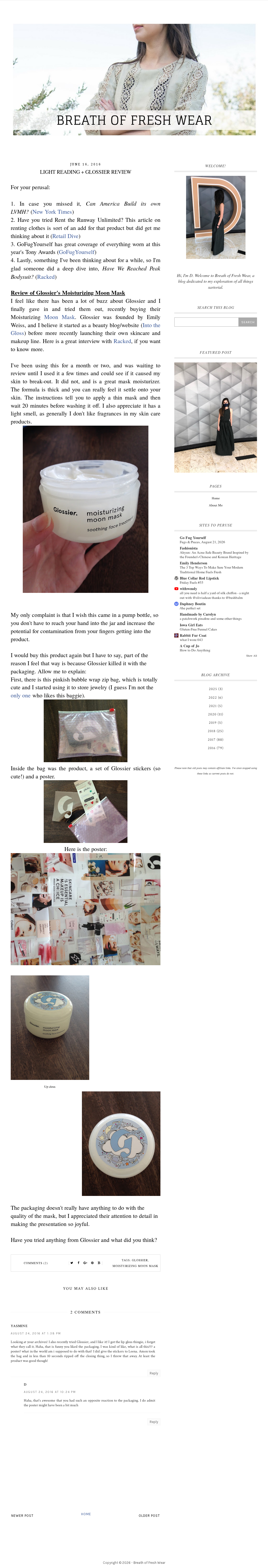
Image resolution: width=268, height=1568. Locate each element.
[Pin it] (92, 1263)
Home (86, 1514)
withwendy (188, 588)
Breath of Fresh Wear (149, 1563)
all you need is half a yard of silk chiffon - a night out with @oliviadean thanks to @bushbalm (214, 595)
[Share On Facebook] (78, 1263)
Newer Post (22, 1516)
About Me (215, 505)
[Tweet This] (72, 1263)
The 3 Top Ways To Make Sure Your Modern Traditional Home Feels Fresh (211, 569)
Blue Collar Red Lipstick (199, 578)
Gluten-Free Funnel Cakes (198, 629)
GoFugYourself (76, 252)
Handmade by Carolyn (198, 614)
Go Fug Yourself (193, 537)
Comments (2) (36, 1263)
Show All (251, 655)
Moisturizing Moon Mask (135, 1266)
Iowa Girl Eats (191, 625)
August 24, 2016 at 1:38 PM (36, 1333)
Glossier (140, 1260)
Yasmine (19, 1326)
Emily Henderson (193, 563)
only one (21, 695)
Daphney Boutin (193, 603)
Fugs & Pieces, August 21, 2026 (202, 542)
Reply (154, 1373)
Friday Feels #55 (191, 582)
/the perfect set (190, 608)
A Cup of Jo (189, 646)
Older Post (149, 1516)
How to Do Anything (195, 650)
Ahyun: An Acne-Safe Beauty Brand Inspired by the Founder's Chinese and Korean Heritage (214, 554)
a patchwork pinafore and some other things (211, 618)
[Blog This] (99, 1263)
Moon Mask (59, 317)
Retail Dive (65, 236)
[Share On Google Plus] (85, 1263)
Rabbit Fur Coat (193, 635)
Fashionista (189, 548)
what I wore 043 (191, 639)
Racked (46, 276)
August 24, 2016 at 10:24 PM (50, 1392)
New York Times (52, 211)
